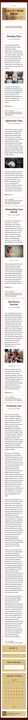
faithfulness (11, 113)
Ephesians (7, 294)
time (11, 115)
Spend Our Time (14, 121)
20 (16, 694)
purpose (10, 203)
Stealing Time (14, 36)
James (20, 294)
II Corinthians (16, 294)
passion (6, 400)
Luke (11, 398)
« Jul (13, 706)
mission (16, 113)
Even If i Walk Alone (14, 12)
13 (16, 691)
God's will (7, 202)
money (6, 203)
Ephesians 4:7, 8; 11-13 (11, 428)
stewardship (7, 115)
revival (15, 400)
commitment (13, 112)
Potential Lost (14, 406)
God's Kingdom (19, 200)
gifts (16, 642)
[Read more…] (9, 106)
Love (6, 296)
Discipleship (18, 112)
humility (11, 294)
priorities (20, 113)
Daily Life (12, 110)
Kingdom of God (12, 202)
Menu (15, 5)
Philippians (11, 400)
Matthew (14, 398)
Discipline (7, 113)
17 (8, 694)
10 (8, 691)
